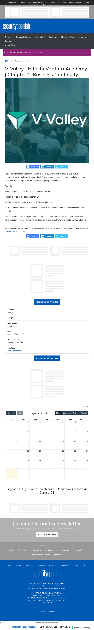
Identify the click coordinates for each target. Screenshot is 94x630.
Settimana (67, 413)
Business (8, 41)
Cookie (42, 611)
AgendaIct (58, 555)
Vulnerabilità (40, 37)
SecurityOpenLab (52, 2)
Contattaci (76, 565)
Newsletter (11, 45)
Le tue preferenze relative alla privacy (58, 627)
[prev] (8, 413)
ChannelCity (25, 2)
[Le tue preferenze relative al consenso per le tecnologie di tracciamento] (81, 627)
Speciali (18, 565)
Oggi (20, 413)
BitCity (11, 550)
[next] (13, 413)
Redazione (41, 565)
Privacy (51, 611)
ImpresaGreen (80, 550)
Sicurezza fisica (67, 37)
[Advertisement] (49, 508)
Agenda (84, 413)
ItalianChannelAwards (41, 555)
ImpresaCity (38, 2)
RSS (85, 565)
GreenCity (66, 550)
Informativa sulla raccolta (24, 627)
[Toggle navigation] (87, 26)
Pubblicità (64, 565)
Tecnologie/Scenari (23, 37)
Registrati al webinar (47, 301)
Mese (58, 413)
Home (9, 37)
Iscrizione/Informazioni (16, 351)
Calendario (18, 61)
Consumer (53, 37)
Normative (82, 37)
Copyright (53, 565)
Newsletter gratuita (17, 231)
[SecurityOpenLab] (16, 26)
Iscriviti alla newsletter (47, 534)
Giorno (75, 413)
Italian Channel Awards (72, 2)
